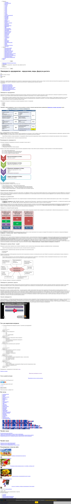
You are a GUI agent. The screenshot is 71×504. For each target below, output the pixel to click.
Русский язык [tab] (4, 415)
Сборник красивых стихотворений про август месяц (21, 476)
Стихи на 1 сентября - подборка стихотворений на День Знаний (23, 486)
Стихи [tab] (3, 400)
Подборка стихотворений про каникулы (19, 455)
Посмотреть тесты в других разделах (35, 378)
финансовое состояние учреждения (54, 107)
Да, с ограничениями (9, 334)
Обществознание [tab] (5, 401)
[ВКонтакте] (1, 382)
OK (36, 502)
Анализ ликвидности (6, 90)
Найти (12, 68)
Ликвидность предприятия (7, 84)
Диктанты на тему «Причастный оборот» (7, 443)
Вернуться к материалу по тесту (35, 373)
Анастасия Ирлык (8, 478)
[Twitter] (2, 382)
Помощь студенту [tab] (5, 406)
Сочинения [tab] (4, 402)
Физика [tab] (3, 399)
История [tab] (4, 416)
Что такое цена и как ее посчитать (6, 433)
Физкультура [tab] (4, 405)
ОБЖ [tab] (3, 403)
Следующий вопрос (6, 329)
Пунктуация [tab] (4, 407)
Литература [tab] (4, 414)
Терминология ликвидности (7, 86)
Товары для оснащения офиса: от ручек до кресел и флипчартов (11, 434)
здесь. (19, 369)
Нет (6, 333)
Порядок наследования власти (11, 365)
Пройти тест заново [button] (3, 371)
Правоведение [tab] (5, 410)
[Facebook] (4, 382)
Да (6, 332)
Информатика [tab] (4, 398)
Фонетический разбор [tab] (6, 418)
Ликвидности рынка (9, 350)
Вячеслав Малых (8, 458)
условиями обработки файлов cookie (51, 500)
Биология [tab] (4, 395)
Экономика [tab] (4, 404)
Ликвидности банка (9, 351)
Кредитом (7, 338)
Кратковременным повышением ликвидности (14, 339)
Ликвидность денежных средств (8, 88)
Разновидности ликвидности (7, 85)
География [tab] (4, 409)
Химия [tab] (3, 396)
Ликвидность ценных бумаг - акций (8, 87)
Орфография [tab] (4, 411)
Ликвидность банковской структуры (8, 89)
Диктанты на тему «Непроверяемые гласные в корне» (10, 444)
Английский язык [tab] (5, 394)
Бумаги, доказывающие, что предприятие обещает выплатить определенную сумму (21, 364)
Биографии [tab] (4, 413)
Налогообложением (9, 340)
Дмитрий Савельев (8, 468)
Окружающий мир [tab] (5, 417)
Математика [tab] (4, 408)
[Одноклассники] (5, 382)
